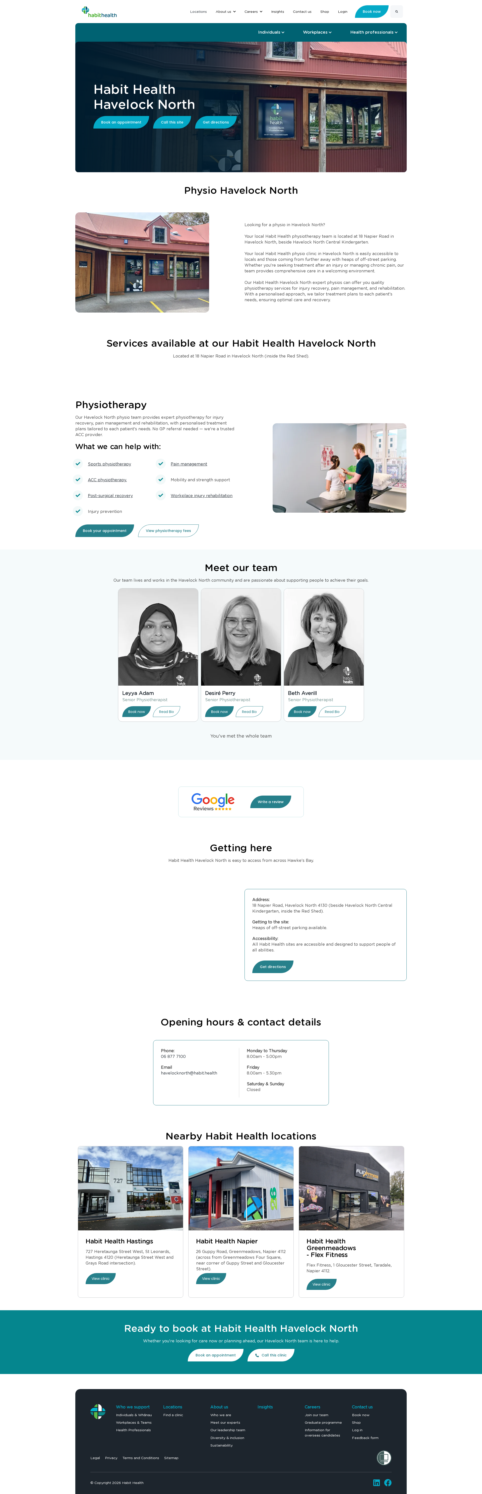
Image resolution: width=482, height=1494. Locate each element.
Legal (95, 1458)
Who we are (220, 1415)
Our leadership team (227, 1430)
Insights (265, 1407)
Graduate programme (323, 1422)
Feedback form (365, 1438)
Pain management (189, 464)
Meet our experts (225, 1422)
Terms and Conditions (141, 1458)
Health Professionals (133, 1430)
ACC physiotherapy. (107, 479)
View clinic (101, 1278)
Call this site (172, 122)
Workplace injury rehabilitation (201, 495)
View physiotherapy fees (168, 530)
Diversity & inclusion (227, 1438)
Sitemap (171, 1458)
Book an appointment (121, 122)
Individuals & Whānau (134, 1415)
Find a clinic (173, 1415)
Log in (357, 1430)
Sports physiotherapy (109, 464)
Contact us (362, 1407)
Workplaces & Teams (134, 1422)
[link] (99, 10)
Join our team (316, 1415)
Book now (136, 711)
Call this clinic (274, 1355)
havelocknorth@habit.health (189, 1073)
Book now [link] (372, 11)
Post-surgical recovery (110, 495)
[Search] (396, 11)
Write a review (271, 801)
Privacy (111, 1458)
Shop (356, 1422)
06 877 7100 (173, 1056)
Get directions (216, 122)
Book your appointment (105, 530)
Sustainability (221, 1445)
